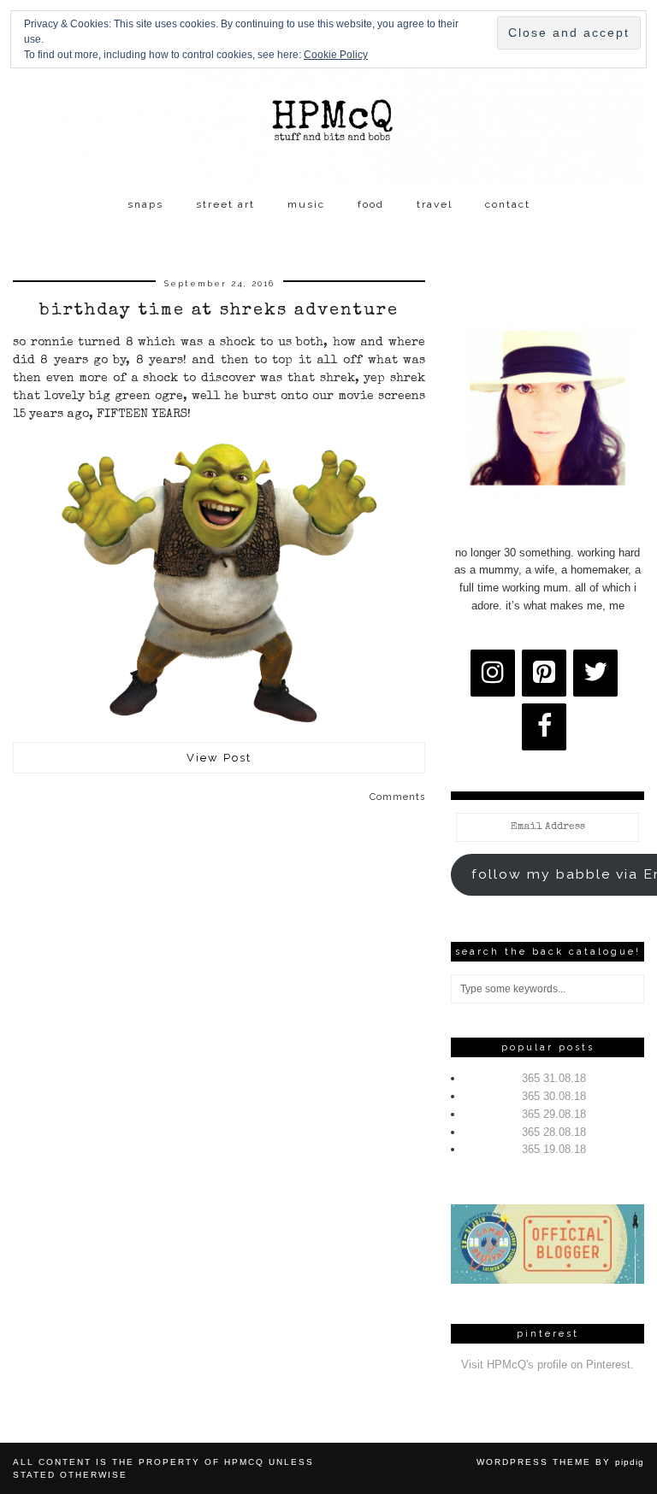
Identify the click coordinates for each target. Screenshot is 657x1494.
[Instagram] (493, 673)
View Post (219, 757)
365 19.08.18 (554, 1149)
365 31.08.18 (554, 1078)
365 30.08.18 (554, 1096)
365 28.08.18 (554, 1132)
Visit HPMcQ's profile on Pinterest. (547, 1364)
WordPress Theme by (560, 1462)
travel (435, 204)
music (306, 204)
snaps (145, 204)
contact (507, 204)
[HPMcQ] (328, 94)
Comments (397, 797)
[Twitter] (595, 673)
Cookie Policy (336, 55)
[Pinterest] (544, 673)
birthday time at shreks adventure (219, 311)
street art (225, 204)
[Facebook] (544, 726)
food (371, 204)
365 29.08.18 (554, 1114)
